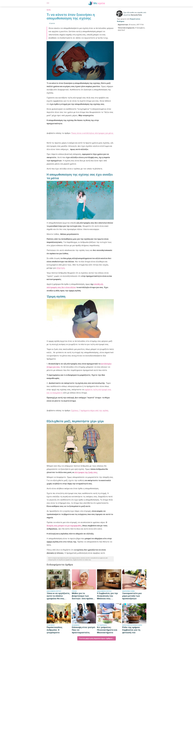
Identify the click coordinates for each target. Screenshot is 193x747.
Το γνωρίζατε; (102, 625)
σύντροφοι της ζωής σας (85, 472)
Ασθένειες (75, 625)
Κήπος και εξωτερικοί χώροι (132, 625)
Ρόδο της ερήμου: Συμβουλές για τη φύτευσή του (131, 630)
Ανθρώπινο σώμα (128, 591)
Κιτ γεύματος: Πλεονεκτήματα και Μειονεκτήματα (107, 630)
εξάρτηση (60, 268)
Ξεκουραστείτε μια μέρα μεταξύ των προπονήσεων (132, 596)
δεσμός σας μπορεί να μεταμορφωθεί (64, 526)
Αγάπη (49, 10)
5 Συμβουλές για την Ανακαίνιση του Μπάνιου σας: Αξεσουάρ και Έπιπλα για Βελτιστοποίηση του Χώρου (108, 596)
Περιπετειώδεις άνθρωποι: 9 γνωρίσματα (54, 630)
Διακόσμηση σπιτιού (54, 591)
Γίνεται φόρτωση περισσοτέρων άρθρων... (96, 638)
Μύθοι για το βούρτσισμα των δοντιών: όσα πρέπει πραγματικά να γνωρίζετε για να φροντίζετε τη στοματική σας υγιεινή (83, 596)
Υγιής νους (51, 625)
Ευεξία (74, 591)
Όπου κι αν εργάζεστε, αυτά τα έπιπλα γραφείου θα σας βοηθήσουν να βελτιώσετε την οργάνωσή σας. (58, 596)
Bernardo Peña (136, 15)
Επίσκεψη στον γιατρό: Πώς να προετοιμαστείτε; (84, 630)
